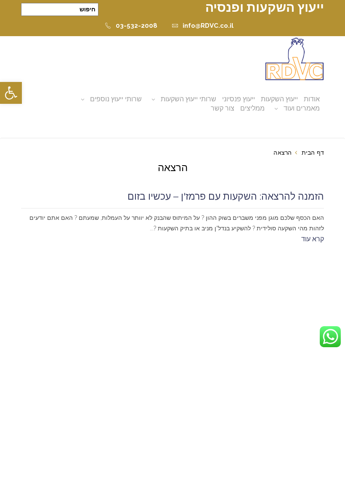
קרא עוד (312, 239)
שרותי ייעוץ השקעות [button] (188, 99)
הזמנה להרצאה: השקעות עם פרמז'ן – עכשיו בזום (225, 196)
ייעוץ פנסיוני (238, 99)
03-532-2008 (136, 25)
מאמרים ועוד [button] (302, 108)
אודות (312, 99)
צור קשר (222, 108)
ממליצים (252, 108)
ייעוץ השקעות (279, 99)
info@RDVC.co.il (208, 25)
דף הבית (313, 152)
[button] (11, 93)
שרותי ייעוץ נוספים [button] (116, 99)
